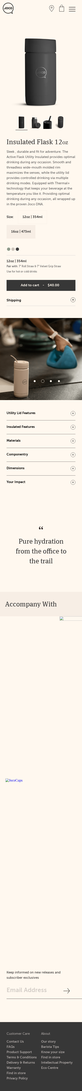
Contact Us (15, 1041)
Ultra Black (17, 249)
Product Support (19, 1052)
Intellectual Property (57, 1062)
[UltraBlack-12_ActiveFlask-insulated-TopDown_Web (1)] (60, 122)
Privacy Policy (17, 1078)
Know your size (53, 1052)
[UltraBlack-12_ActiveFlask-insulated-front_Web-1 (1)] (22, 122)
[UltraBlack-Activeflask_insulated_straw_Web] (48, 122)
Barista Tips (50, 1047)
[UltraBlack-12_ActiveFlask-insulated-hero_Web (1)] (34, 122)
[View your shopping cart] (61, 8)
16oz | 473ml (21, 231)
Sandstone (13, 249)
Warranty (14, 1068)
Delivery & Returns (21, 1062)
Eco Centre (49, 1068)
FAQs (11, 1047)
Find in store (16, 1073)
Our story (48, 1041)
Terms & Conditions (22, 1057)
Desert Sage (8, 249)
